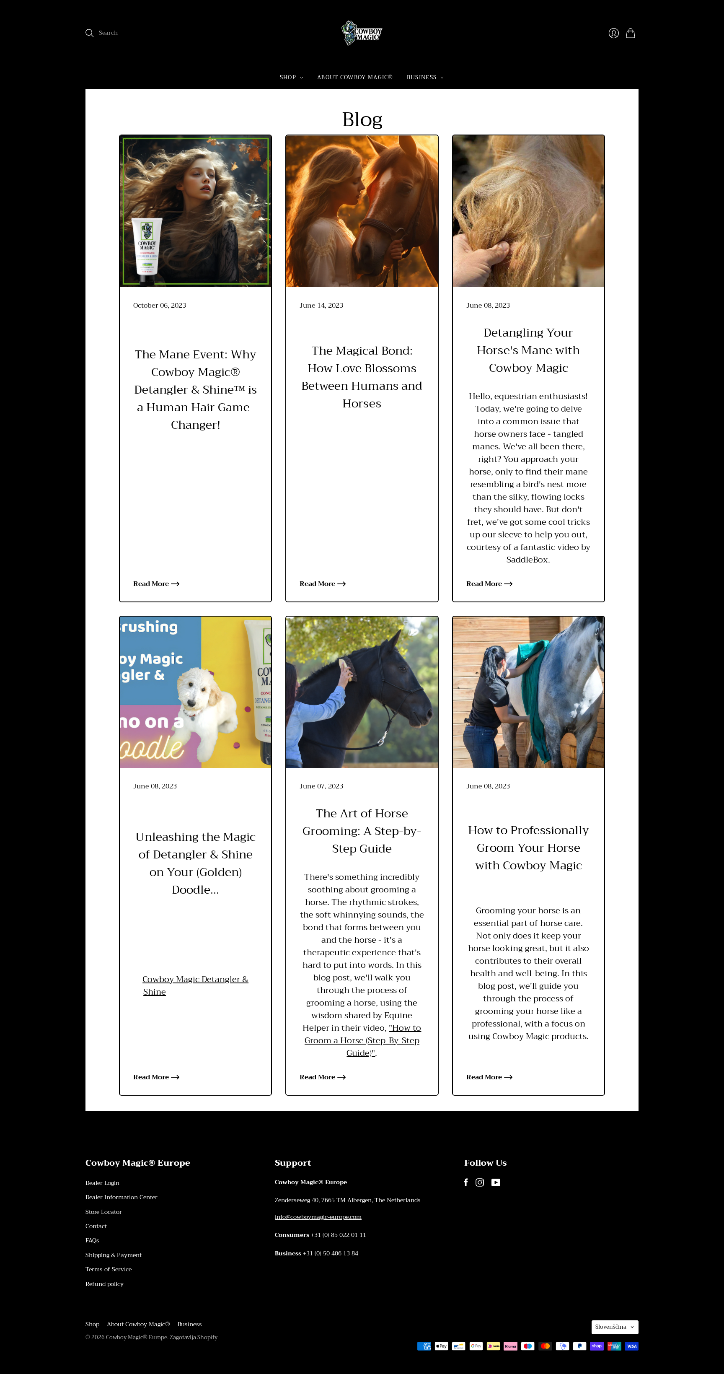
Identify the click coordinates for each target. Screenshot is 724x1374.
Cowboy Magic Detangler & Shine (195, 985)
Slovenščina (610, 1327)
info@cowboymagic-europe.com (318, 1217)
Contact (96, 1226)
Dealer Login (102, 1183)
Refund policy (104, 1284)
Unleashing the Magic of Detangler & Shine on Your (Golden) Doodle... (195, 863)
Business (422, 77)
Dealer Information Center (121, 1197)
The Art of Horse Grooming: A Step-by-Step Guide (362, 831)
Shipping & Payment (113, 1255)
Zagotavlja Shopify (193, 1337)
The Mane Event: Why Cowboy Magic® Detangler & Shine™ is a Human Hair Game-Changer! (195, 390)
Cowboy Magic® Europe (136, 1337)
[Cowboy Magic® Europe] (362, 33)
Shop (288, 77)
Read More (151, 584)
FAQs (92, 1240)
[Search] (89, 33)
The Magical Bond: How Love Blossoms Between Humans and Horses (361, 377)
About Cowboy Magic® (355, 77)
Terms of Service (108, 1269)
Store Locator (103, 1212)
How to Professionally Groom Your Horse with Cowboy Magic (528, 848)
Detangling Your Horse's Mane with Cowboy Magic (528, 350)
